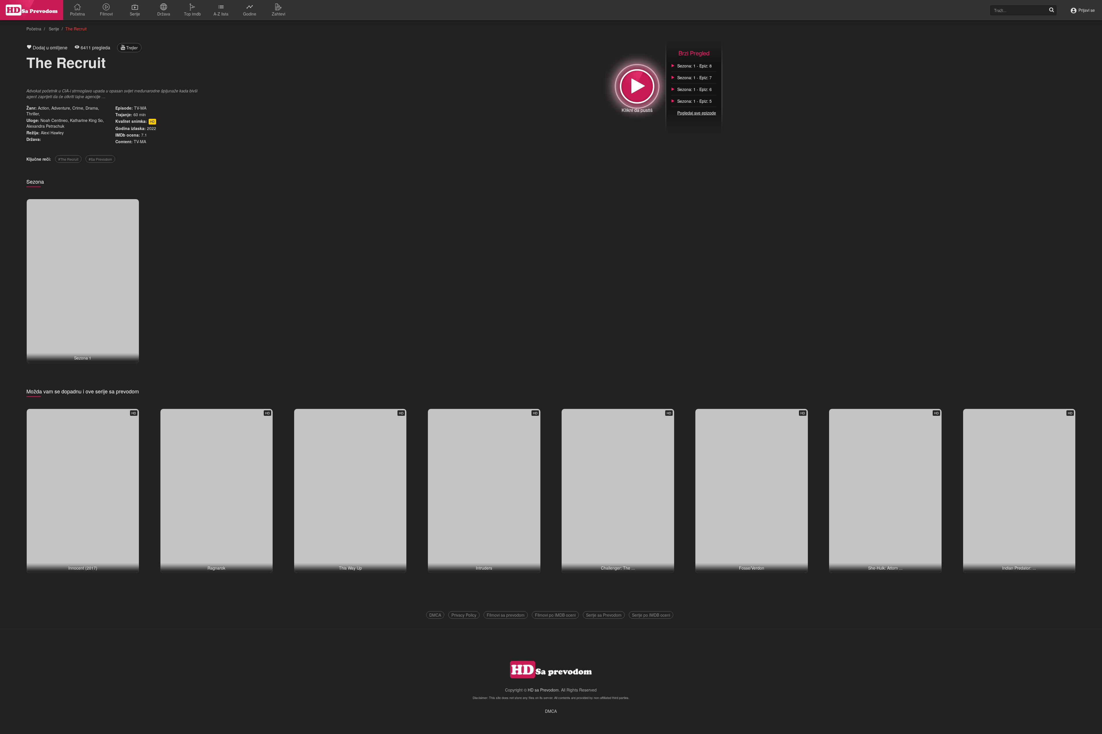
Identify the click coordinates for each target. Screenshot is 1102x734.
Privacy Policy (463, 615)
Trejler (131, 48)
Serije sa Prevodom (604, 615)
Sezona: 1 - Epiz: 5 (694, 101)
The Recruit (66, 62)
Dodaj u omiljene (49, 47)
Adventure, (61, 108)
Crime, (78, 108)
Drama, (92, 108)
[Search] (1051, 10)
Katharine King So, (87, 120)
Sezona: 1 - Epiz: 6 (694, 89)
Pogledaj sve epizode (696, 113)
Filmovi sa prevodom (506, 615)
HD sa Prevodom (543, 690)
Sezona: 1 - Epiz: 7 (694, 77)
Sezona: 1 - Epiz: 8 (694, 66)
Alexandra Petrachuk (45, 126)
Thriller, (33, 113)
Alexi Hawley (52, 132)
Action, (44, 108)
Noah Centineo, (54, 120)
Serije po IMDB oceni (651, 615)
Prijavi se (1086, 10)
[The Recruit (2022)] (637, 86)
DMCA (435, 615)
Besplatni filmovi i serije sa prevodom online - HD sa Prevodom (31, 10)
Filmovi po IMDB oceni (555, 615)
